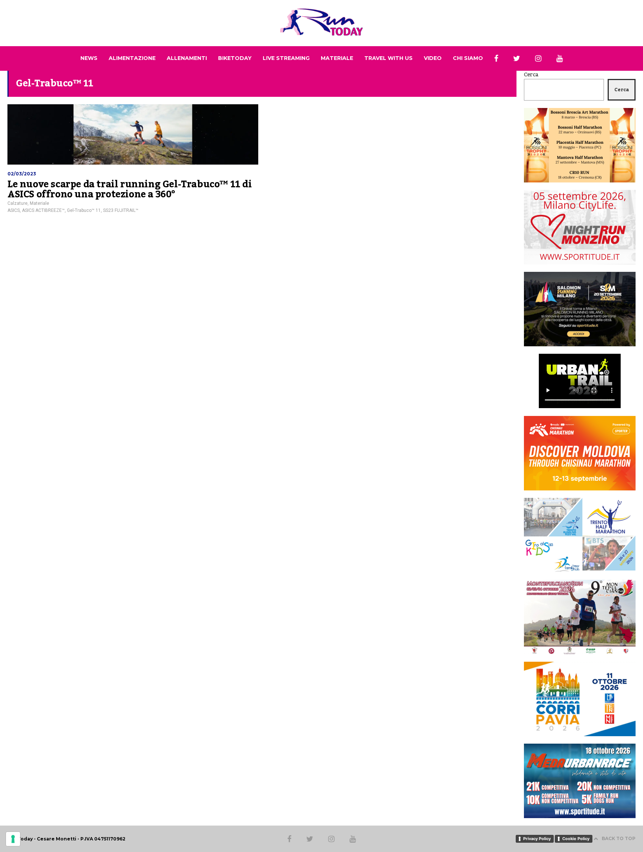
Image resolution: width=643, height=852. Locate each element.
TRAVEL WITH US (388, 58)
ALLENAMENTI (187, 58)
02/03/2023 (21, 174)
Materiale (39, 203)
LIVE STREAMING (286, 58)
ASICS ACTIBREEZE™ (43, 210)
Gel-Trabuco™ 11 (84, 210)
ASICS (13, 210)
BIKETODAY (235, 58)
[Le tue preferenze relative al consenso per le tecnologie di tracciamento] (13, 839)
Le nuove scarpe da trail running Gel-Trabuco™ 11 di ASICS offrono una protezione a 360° (129, 189)
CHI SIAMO (468, 58)
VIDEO (433, 58)
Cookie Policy (575, 838)
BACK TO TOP (619, 838)
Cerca (531, 75)
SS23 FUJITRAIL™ (120, 210)
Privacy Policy (537, 838)
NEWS (88, 58)
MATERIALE (337, 58)
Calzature (17, 203)
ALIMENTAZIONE (132, 58)
